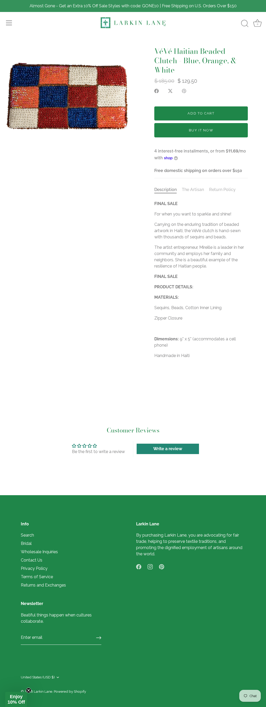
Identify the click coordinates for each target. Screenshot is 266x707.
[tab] (168, 190)
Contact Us (31, 560)
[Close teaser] (28, 690)
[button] (16, 699)
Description (165, 189)
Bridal (26, 543)
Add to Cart (201, 113)
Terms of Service (37, 576)
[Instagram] (150, 566)
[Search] (244, 23)
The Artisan (193, 189)
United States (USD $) (38, 677)
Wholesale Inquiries (39, 551)
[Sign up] (98, 637)
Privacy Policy (34, 568)
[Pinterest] (161, 566)
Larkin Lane (43, 691)
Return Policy (222, 189)
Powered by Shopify (70, 691)
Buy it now (201, 130)
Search (27, 535)
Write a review (167, 448)
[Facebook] (138, 566)
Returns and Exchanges (43, 585)
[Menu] (9, 23)
